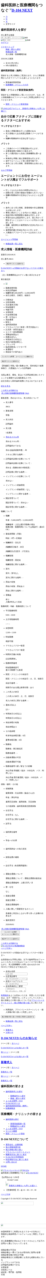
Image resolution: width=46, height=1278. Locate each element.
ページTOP (5, 1194)
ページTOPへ (6, 948)
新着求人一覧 (6, 1072)
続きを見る (5, 386)
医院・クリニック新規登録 (17, 104)
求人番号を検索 (7, 35)
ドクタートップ (7, 47)
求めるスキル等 (12, 437)
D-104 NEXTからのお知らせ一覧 (14, 1048)
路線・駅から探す (13, 49)
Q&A (27, 393)
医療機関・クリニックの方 (17, 85)
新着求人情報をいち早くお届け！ (23, 1186)
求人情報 (5, 393)
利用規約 (4, 995)
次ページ (15, 1043)
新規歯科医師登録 (13, 82)
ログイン (4, 42)
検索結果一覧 (11, 52)
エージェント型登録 (9, 239)
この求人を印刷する (9, 390)
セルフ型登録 (6, 170)
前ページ (4, 1052)
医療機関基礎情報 (16, 393)
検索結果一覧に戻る (14, 244)
